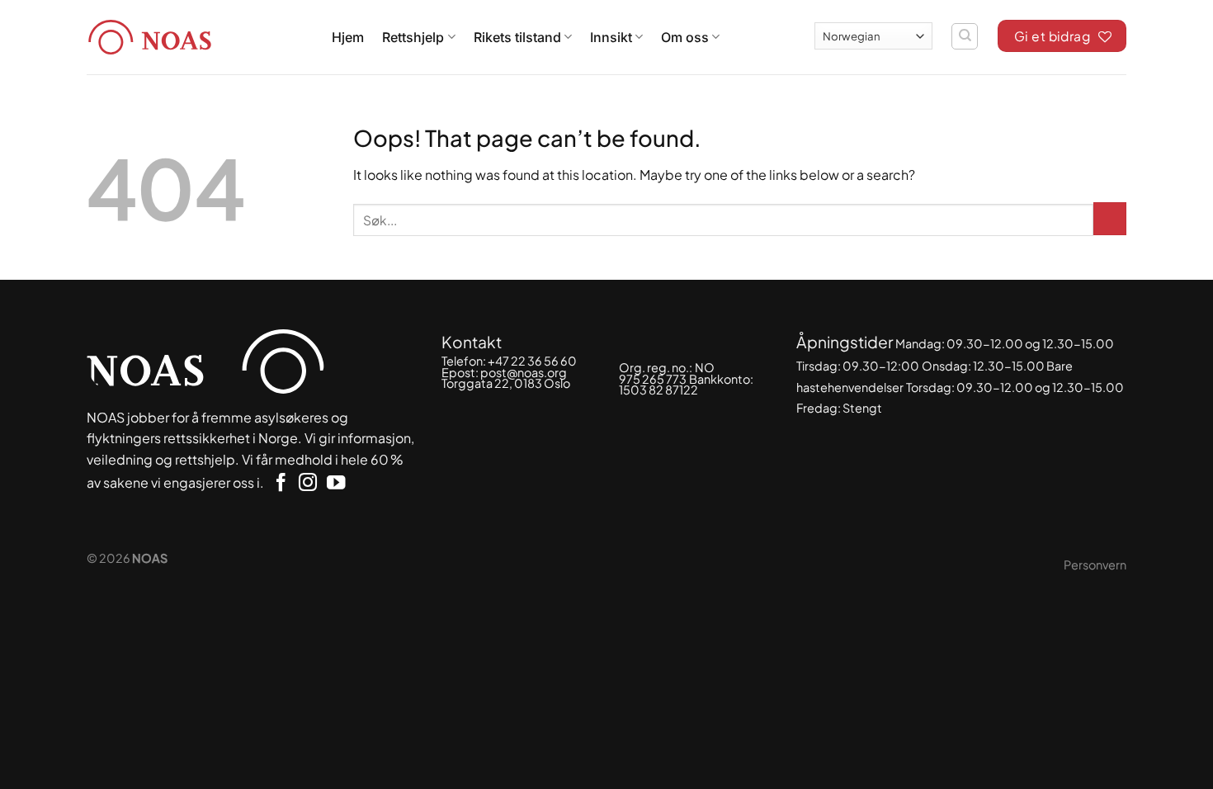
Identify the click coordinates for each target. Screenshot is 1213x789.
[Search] (964, 36)
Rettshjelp (413, 37)
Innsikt (611, 37)
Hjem (348, 37)
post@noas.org (523, 372)
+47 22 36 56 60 (532, 360)
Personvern (1095, 564)
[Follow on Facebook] (280, 484)
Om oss (685, 37)
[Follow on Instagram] (308, 484)
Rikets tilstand (517, 37)
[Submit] (1109, 218)
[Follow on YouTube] (336, 484)
